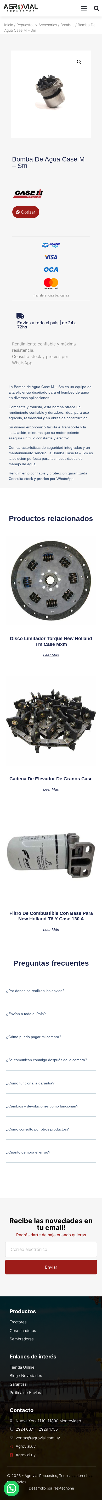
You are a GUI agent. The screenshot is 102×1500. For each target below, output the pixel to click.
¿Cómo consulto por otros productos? (37, 1129)
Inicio (8, 25)
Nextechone (63, 1488)
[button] (84, 8)
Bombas (67, 25)
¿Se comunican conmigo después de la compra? (46, 1060)
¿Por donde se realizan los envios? (35, 991)
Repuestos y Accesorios (36, 25)
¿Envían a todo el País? (26, 1014)
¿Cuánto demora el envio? (28, 1152)
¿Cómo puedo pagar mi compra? (33, 1037)
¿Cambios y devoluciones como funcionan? (42, 1106)
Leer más (51, 655)
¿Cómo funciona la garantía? (30, 1083)
